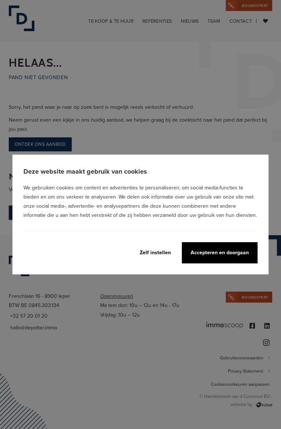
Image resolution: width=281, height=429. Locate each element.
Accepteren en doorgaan (220, 252)
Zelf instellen (155, 252)
